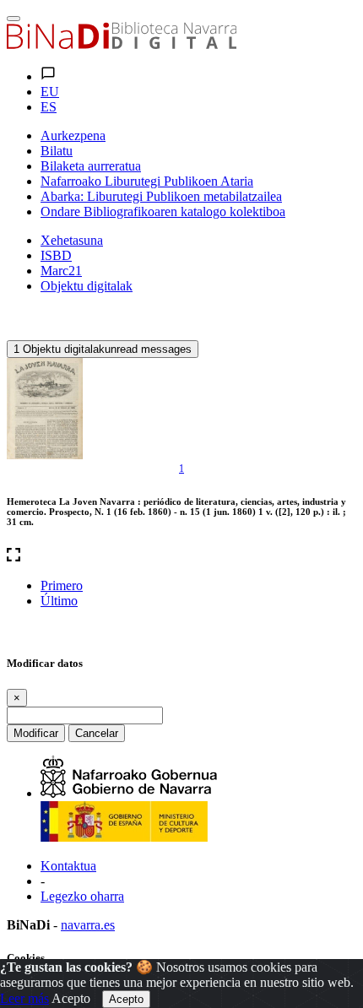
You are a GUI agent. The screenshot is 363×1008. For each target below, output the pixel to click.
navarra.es (88, 925)
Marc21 (61, 270)
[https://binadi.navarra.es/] (121, 44)
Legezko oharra (82, 896)
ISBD (56, 255)
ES (49, 107)
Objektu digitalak (87, 286)
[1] (45, 408)
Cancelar (96, 733)
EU (50, 91)
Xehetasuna (72, 240)
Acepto (70, 998)
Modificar (36, 733)
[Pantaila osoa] (181, 556)
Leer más (24, 998)
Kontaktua (68, 866)
